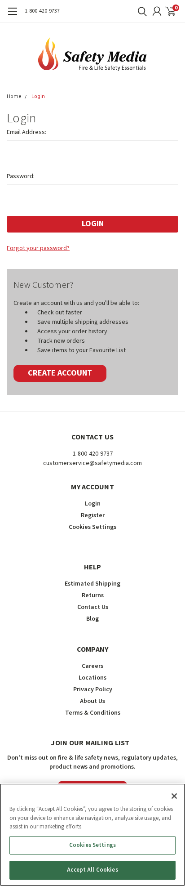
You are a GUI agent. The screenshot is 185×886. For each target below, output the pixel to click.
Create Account (60, 373)
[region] (92, 834)
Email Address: (26, 132)
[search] (140, 11)
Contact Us (92, 607)
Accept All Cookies (92, 870)
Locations (92, 677)
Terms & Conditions (92, 712)
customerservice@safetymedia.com (92, 463)
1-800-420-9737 (42, 11)
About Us (92, 701)
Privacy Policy (92, 689)
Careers (92, 666)
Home (14, 96)
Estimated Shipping (92, 583)
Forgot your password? (38, 248)
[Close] (174, 796)
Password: (21, 176)
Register (93, 515)
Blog (92, 618)
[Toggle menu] (12, 15)
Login (38, 96)
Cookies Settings (92, 845)
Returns (93, 595)
